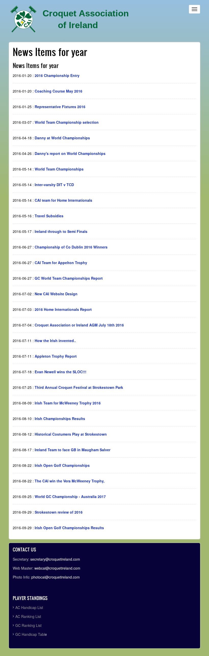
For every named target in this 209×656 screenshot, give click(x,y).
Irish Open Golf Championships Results (69, 527)
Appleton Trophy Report (56, 356)
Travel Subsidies (49, 215)
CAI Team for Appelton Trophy (61, 262)
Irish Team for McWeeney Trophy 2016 (68, 402)
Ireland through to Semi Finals (61, 231)
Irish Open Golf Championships (62, 465)
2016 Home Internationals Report (63, 309)
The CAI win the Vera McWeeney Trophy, (69, 480)
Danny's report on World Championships (70, 153)
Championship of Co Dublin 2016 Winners (71, 247)
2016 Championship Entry (57, 75)
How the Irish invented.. (55, 340)
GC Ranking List (28, 625)
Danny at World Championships (62, 137)
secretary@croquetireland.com (55, 559)
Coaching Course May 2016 (58, 91)
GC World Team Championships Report (69, 278)
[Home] (23, 19)
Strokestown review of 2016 (59, 512)
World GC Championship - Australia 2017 (70, 496)
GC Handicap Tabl (30, 634)
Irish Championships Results (60, 418)
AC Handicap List (29, 607)
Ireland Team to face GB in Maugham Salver (72, 449)
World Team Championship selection (67, 122)
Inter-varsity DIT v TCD (54, 184)
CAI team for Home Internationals (63, 200)
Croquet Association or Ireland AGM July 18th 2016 (79, 324)
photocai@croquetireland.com (55, 577)
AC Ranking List (28, 616)
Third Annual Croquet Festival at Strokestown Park (79, 387)
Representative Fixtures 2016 (60, 106)
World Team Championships (59, 169)
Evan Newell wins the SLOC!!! (60, 371)
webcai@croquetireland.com (57, 568)
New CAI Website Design (56, 293)
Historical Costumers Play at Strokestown (71, 434)
